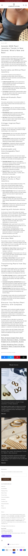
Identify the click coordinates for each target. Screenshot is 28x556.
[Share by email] (23, 357)
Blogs (2, 505)
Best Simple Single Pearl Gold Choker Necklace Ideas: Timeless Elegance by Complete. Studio (13, 339)
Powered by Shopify (20, 547)
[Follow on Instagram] (2, 540)
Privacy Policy (4, 495)
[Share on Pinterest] (17, 357)
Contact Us (3, 508)
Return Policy (4, 493)
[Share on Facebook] (4, 357)
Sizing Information (5, 503)
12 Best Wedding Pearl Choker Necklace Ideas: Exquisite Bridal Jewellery (13, 346)
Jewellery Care (4, 501)
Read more (3, 413)
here (4, 526)
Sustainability (4, 488)
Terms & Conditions (5, 497)
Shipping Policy (4, 490)
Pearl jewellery (17, 59)
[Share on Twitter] (11, 357)
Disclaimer (3, 499)
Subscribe (6, 479)
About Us (3, 486)
